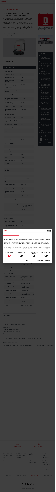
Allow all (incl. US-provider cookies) (43, 260)
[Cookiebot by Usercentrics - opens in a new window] (46, 231)
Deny (27, 260)
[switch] (21, 256)
